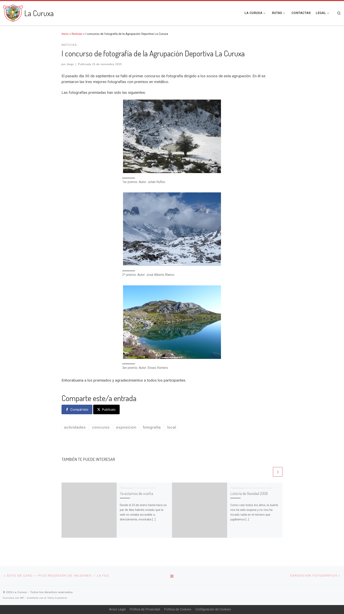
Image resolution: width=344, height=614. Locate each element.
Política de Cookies (177, 609)
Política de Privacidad (145, 609)
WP (22, 598)
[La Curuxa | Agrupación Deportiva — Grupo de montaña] (13, 12)
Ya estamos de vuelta (136, 493)
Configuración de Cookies (213, 609)
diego (70, 64)
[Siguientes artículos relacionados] (277, 472)
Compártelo (79, 409)
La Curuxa (20, 592)
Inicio (65, 34)
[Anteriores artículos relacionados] (267, 472)
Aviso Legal (117, 609)
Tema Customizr (57, 598)
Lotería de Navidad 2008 (249, 493)
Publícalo (109, 409)
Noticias (76, 34)
